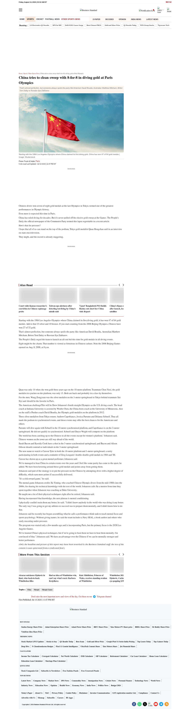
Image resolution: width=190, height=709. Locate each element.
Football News (52, 19)
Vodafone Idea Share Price (31, 631)
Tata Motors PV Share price (121, 627)
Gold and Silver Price (112, 25)
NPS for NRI (57, 25)
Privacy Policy (57, 693)
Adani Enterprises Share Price (57, 627)
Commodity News (79, 680)
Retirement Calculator (119, 656)
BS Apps (69, 697)
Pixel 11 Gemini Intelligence (67, 646)
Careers (60, 697)
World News (155, 680)
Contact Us (155, 693)
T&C (47, 693)
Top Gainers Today (161, 641)
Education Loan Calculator (32, 661)
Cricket (40, 19)
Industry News (27, 685)
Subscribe (51, 697)
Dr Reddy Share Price (160, 627)
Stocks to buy (51, 641)
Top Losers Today (144, 641)
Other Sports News (70, 19)
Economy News (78, 685)
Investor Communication (100, 693)
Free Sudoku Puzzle (70, 670)
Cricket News (110, 680)
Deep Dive (25, 646)
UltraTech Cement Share (90, 646)
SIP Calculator (101, 656)
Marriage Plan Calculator (55, 661)
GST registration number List (124, 693)
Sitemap (41, 697)
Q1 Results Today (130, 25)
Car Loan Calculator (138, 656)
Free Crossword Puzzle (90, 670)
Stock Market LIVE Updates (32, 641)
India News (136, 19)
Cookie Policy (71, 693)
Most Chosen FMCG (94, 25)
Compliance (143, 693)
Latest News (152, 19)
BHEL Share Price (142, 627)
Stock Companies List (29, 670)
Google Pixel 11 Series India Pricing (121, 641)
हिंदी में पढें (168, 2)
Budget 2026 (116, 685)
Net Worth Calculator (69, 656)
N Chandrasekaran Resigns (42, 646)
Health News (65, 685)
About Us (38, 693)
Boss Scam (80, 641)
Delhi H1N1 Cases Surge (74, 25)
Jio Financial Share (127, 646)
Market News (53, 680)
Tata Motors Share (110, 646)
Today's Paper (26, 693)
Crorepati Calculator (50, 656)
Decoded (109, 19)
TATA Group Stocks (147, 25)
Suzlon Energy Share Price (31, 627)
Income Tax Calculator (30, 656)
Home (22, 19)
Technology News (141, 680)
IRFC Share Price (101, 627)
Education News (41, 685)
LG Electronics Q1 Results (39, 25)
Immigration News (95, 680)
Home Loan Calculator (158, 656)
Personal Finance (125, 680)
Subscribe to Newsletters (50, 670)
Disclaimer (83, 693)
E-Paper (96, 19)
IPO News (65, 680)
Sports (30, 19)
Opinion (122, 19)
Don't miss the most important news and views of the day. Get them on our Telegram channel (71, 596)
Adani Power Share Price (81, 627)
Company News (39, 680)
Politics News (103, 685)
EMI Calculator (87, 656)
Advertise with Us (28, 697)
